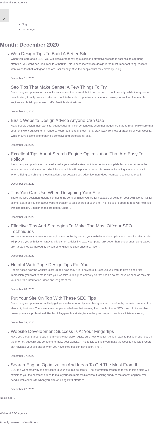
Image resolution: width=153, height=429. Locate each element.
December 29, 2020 (22, 216)
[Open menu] (4, 12)
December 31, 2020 (22, 78)
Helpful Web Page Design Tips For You (49, 264)
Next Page (7, 397)
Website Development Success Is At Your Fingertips (62, 331)
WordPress (31, 422)
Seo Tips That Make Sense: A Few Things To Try (59, 87)
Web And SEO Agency (13, 2)
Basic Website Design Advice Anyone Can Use (57, 120)
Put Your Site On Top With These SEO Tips (53, 298)
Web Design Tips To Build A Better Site (49, 53)
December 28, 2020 (22, 289)
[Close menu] (4, 18)
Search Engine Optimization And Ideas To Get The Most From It (74, 364)
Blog (24, 24)
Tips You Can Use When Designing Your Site (55, 192)
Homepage (28, 29)
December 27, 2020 (22, 355)
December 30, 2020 (22, 144)
